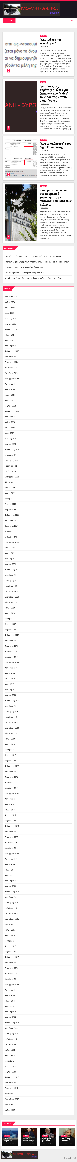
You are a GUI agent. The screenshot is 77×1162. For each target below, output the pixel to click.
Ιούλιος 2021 (10, 548)
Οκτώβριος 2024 (11, 373)
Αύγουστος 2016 (11, 859)
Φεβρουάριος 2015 (12, 957)
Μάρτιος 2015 (10, 952)
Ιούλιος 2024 (10, 389)
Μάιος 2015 (9, 941)
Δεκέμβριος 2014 (11, 968)
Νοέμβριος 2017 (11, 782)
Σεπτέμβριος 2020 (12, 597)
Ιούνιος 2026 (10, 307)
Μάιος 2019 (9, 684)
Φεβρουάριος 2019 (12, 700)
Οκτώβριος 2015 (11, 913)
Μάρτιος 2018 (10, 761)
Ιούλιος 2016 (10, 864)
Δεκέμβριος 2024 (11, 362)
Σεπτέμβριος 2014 (12, 984)
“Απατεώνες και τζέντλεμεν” (50, 41)
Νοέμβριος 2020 (11, 586)
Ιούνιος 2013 (10, 1055)
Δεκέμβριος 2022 (11, 460)
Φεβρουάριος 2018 (12, 766)
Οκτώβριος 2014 (11, 979)
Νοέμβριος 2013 (11, 1039)
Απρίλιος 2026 (10, 318)
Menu (12, 20)
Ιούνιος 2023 (10, 428)
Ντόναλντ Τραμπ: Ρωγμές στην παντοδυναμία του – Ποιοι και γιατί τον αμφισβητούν (37, 262)
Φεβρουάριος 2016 (12, 892)
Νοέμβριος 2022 (11, 466)
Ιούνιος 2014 (10, 1001)
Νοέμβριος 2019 (11, 651)
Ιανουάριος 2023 (11, 455)
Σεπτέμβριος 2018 (12, 728)
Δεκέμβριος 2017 (11, 777)
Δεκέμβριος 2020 (11, 580)
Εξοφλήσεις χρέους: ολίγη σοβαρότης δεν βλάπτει (24, 267)
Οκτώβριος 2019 (11, 657)
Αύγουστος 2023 (11, 417)
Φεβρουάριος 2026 (12, 329)
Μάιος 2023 (9, 433)
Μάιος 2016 (9, 875)
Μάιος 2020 (9, 619)
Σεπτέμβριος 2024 (12, 378)
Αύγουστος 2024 (11, 384)
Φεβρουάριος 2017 (12, 826)
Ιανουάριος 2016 (11, 897)
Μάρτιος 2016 (10, 886)
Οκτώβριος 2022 (11, 471)
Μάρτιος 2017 (10, 821)
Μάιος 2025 (9, 340)
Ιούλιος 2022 (10, 488)
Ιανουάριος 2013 (11, 1083)
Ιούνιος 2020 (10, 613)
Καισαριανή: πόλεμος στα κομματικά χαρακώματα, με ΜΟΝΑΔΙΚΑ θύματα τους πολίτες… (56, 197)
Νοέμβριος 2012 (11, 1094)
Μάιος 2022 (9, 499)
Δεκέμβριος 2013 (11, 1033)
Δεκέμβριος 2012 (11, 1088)
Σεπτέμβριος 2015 (12, 919)
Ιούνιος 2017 (10, 810)
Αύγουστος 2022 (11, 482)
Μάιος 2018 (9, 750)
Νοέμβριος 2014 (11, 973)
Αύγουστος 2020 (11, 602)
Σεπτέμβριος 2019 (12, 662)
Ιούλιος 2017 (10, 804)
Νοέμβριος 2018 (11, 717)
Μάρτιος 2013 (10, 1072)
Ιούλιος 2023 (10, 422)
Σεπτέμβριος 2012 (12, 1099)
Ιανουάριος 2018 (11, 771)
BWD (74, 1158)
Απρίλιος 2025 (10, 346)
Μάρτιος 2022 (10, 509)
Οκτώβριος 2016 (11, 848)
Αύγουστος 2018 (11, 733)
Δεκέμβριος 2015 (11, 902)
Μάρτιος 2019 (10, 695)
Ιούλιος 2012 (10, 1110)
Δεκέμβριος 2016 (11, 837)
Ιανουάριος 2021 (11, 575)
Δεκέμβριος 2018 (11, 711)
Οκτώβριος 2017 (11, 788)
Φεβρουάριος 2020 (12, 635)
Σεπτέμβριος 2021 (12, 542)
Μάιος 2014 (9, 1006)
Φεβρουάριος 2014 (12, 1023)
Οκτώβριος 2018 (11, 722)
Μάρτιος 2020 (10, 630)
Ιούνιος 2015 (10, 935)
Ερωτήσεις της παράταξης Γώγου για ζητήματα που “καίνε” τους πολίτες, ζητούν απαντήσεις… (54, 93)
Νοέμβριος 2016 (11, 842)
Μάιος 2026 (9, 313)
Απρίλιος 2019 (10, 690)
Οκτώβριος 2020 (11, 591)
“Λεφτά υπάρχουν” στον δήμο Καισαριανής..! (55, 145)
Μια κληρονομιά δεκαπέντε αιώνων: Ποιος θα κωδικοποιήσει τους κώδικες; (33, 278)
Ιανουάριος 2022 (11, 520)
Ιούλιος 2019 (10, 673)
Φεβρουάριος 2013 (12, 1077)
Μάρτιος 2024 (10, 406)
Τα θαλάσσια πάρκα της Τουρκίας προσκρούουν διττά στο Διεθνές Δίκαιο (33, 256)
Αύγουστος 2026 (11, 297)
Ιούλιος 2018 (10, 739)
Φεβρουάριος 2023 (12, 449)
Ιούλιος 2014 (10, 995)
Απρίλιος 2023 (10, 438)
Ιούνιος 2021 (10, 553)
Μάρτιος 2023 (10, 444)
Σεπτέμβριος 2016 (12, 853)
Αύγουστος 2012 (11, 1104)
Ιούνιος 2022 (10, 493)
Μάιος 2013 (9, 1061)
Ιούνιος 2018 (10, 744)
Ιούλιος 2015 (10, 930)
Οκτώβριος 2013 (11, 1044)
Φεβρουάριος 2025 (12, 351)
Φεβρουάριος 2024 (12, 411)
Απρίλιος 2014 (10, 1012)
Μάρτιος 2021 (10, 564)
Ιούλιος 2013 (10, 1050)
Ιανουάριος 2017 (11, 832)
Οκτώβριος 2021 (11, 537)
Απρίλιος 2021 (10, 559)
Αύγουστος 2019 (11, 668)
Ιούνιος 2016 (10, 870)
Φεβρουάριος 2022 (12, 515)
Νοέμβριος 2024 (11, 368)
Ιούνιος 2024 (10, 395)
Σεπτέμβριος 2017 (12, 793)
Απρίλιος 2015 (10, 946)
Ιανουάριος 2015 (11, 963)
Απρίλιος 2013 (10, 1066)
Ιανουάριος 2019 (11, 706)
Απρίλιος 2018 (10, 755)
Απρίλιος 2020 (10, 624)
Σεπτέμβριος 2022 (12, 477)
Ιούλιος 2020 (10, 608)
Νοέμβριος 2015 (11, 908)
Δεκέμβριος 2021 (11, 526)
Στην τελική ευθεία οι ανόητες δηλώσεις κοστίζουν (24, 273)
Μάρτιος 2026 (10, 324)
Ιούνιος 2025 (10, 335)
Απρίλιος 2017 (10, 815)
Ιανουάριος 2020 (11, 640)
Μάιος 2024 (9, 400)
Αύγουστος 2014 (11, 990)
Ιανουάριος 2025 (11, 357)
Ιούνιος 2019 (10, 679)
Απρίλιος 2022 (10, 504)
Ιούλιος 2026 (10, 302)
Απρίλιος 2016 (10, 881)
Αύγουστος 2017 (11, 799)
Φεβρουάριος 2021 (12, 569)
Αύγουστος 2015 (11, 924)
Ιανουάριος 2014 (11, 1028)
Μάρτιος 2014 (10, 1017)
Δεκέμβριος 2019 (11, 646)
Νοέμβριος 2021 (11, 531)
